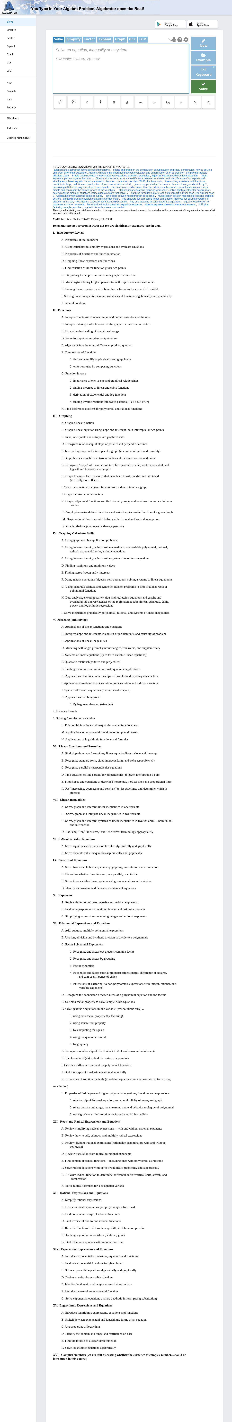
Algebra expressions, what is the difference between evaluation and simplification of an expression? (151, 178)
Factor (11, 38)
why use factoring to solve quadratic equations (155, 201)
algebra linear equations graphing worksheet (143, 190)
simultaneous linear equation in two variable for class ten (84, 181)
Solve (10, 21)
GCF (9, 62)
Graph (10, 54)
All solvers (13, 118)
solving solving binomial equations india (74, 192)
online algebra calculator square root (189, 190)
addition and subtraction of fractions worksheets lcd (102, 184)
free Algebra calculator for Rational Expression (101, 201)
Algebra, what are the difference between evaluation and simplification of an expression (136, 172)
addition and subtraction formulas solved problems (82, 169)
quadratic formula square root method (105, 207)
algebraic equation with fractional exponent (175, 175)
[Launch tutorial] (172, 39)
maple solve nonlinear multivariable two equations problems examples (111, 175)
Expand (11, 46)
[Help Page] (179, 39)
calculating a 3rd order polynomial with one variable (81, 187)
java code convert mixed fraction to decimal (130, 195)
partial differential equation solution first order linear (91, 198)
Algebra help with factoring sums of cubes (79, 195)
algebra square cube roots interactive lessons (170, 204)
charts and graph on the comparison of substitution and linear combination (153, 169)
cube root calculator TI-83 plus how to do (139, 181)
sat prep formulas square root (147, 192)
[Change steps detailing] (185, 39)
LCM (9, 70)
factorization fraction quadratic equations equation (114, 204)
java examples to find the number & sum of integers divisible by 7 (171, 184)
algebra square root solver (112, 192)
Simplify (11, 30)
